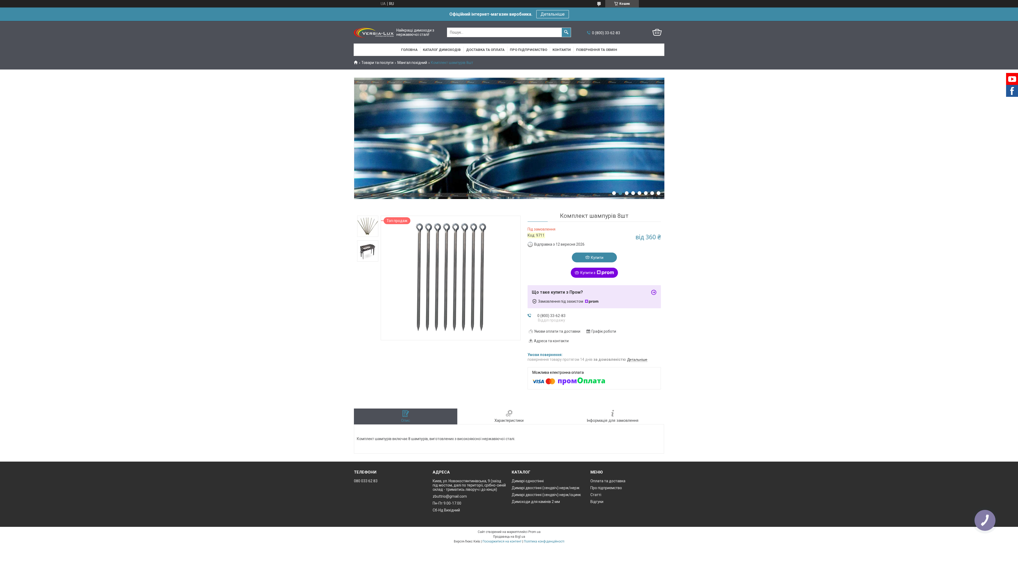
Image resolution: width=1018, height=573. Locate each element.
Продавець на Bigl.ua (509, 537)
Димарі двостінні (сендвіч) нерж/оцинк (546, 495)
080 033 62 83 (366, 481)
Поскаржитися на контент (501, 541)
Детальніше (553, 14)
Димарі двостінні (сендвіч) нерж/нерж (546, 488)
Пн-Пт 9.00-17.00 (447, 503)
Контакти (561, 50)
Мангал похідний (412, 62)
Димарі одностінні (528, 481)
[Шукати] (566, 32)
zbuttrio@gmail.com (450, 496)
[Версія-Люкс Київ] (374, 32)
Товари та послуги (377, 62)
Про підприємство (528, 50)
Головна (409, 50)
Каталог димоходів (442, 50)
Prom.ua (534, 532)
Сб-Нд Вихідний (446, 510)
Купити (597, 257)
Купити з (587, 273)
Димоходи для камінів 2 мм (536, 502)
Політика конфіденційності (544, 541)
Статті (595, 495)
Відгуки (596, 502)
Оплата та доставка (607, 481)
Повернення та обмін (596, 50)
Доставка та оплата (485, 50)
